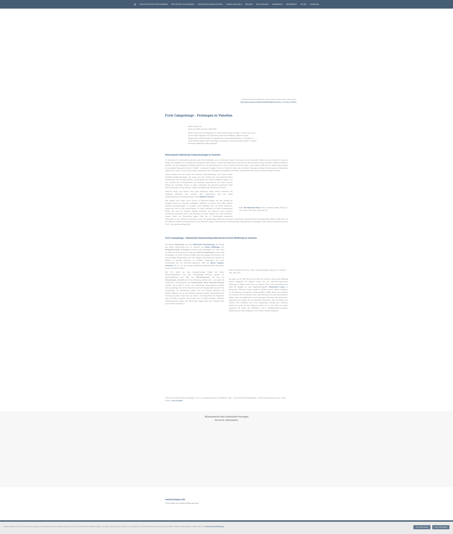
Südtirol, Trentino (207, 197)
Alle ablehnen (422, 527)
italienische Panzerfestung (204, 244)
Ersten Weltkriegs (212, 247)
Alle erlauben (441, 527)
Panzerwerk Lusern (277, 287)
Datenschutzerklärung (215, 526)
